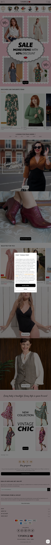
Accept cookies (25, 285)
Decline (25, 289)
